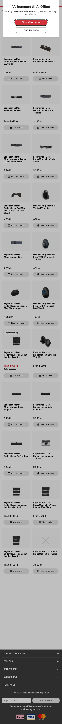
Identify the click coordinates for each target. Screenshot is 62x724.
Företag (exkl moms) (31, 22)
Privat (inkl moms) (31, 30)
